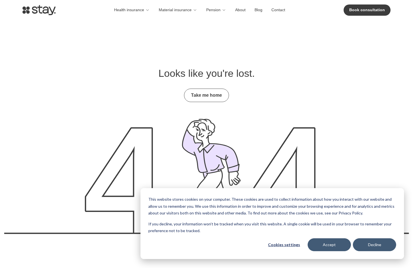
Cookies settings (284, 244)
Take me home (206, 95)
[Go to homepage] (39, 10)
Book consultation (367, 10)
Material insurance (175, 10)
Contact (278, 10)
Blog (258, 10)
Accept (329, 244)
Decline (374, 244)
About (240, 10)
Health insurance (129, 10)
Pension (213, 10)
